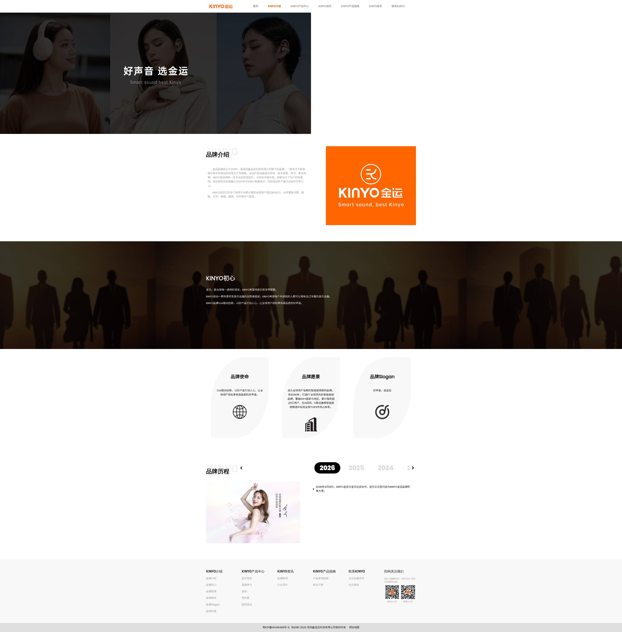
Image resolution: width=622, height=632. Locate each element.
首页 (255, 6)
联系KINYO (398, 6)
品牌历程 (211, 611)
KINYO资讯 (324, 6)
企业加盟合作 (356, 578)
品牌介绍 (211, 578)
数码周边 (247, 604)
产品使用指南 (320, 578)
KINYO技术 (375, 6)
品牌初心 (211, 585)
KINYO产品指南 (350, 6)
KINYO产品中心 (300, 6)
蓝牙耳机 (247, 578)
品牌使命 (211, 598)
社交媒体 (354, 585)
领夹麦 (245, 598)
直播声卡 (247, 585)
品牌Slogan (213, 604)
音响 (244, 591)
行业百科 (282, 585)
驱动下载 (318, 585)
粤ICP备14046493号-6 (276, 627)
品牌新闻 (282, 578)
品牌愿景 (211, 591)
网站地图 (354, 627)
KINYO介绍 (274, 6)
